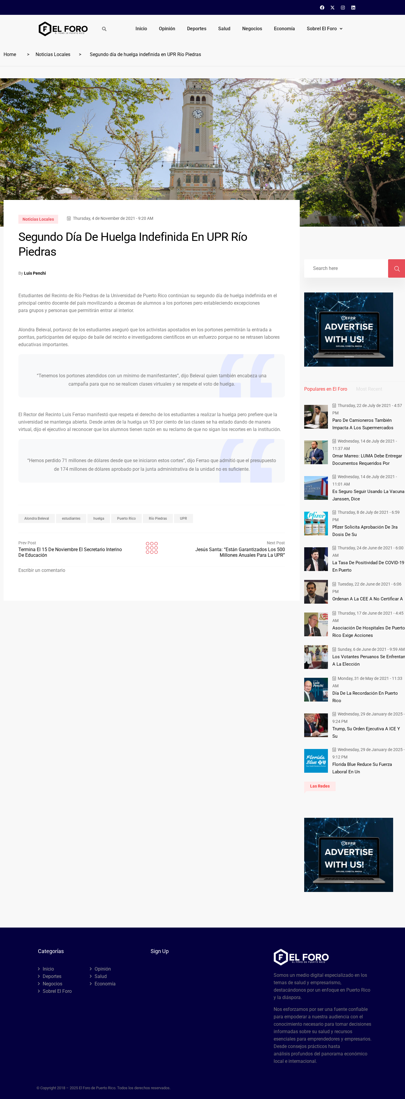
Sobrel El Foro (322, 28)
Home (10, 54)
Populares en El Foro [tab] (325, 389)
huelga (98, 518)
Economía (284, 28)
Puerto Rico (126, 518)
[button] (324, 29)
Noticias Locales (53, 54)
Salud (224, 28)
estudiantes (71, 518)
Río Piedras (158, 518)
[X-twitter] (332, 7)
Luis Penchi (35, 273)
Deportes (196, 28)
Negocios (252, 28)
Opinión (167, 28)
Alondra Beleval (36, 518)
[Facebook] (322, 7)
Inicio (141, 28)
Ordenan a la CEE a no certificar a (367, 599)
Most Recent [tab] (369, 389)
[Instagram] (343, 7)
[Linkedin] (353, 7)
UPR (183, 518)
